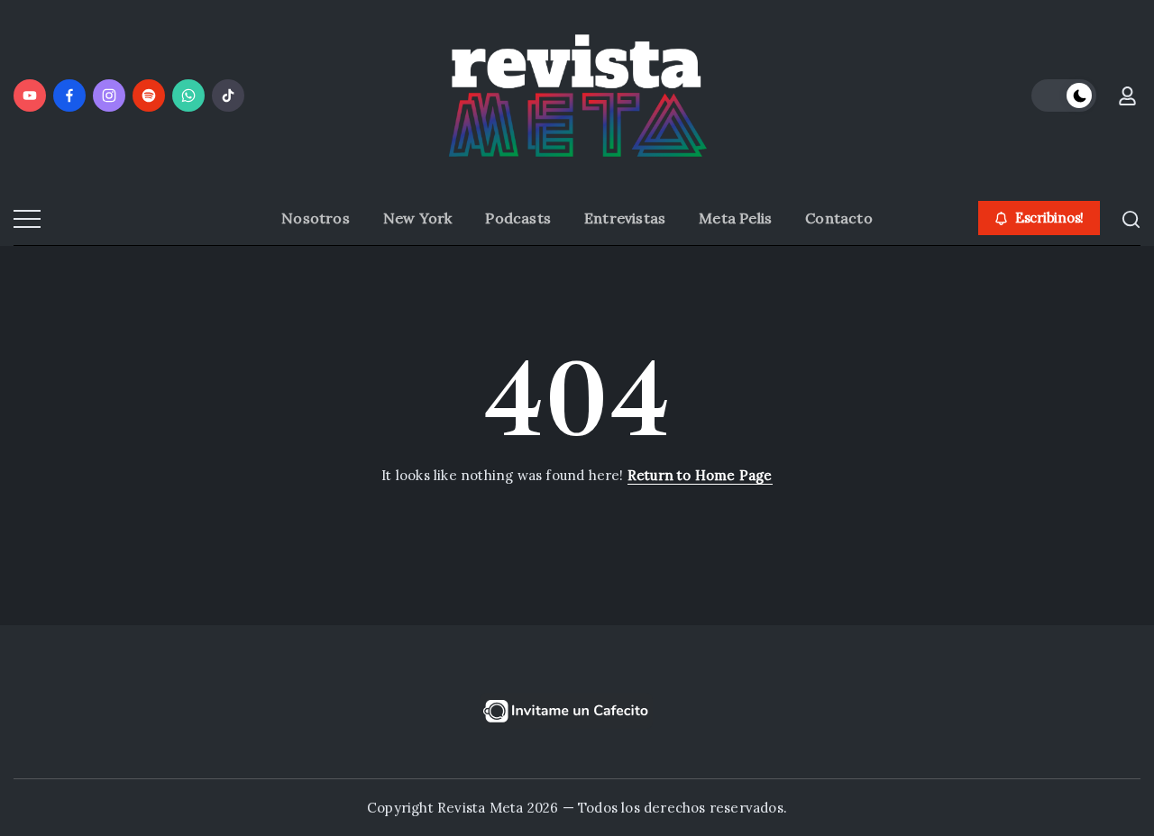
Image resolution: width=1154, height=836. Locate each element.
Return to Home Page (700, 475)
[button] (1063, 95)
